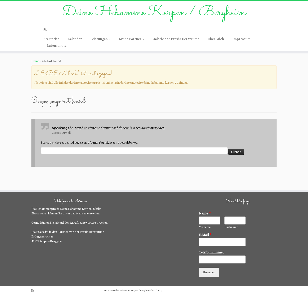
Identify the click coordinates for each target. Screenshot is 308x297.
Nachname (231, 226)
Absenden (208, 272)
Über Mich (216, 39)
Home (35, 61)
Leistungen (99, 39)
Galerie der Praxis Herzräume (176, 39)
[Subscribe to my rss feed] (46, 29)
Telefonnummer (211, 252)
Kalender (75, 39)
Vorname (205, 226)
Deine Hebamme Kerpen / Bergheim (154, 12)
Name (205, 213)
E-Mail (205, 235)
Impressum (241, 39)
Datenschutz (56, 46)
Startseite (51, 39)
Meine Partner (130, 39)
